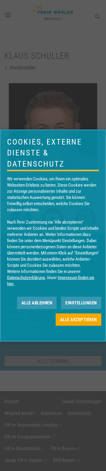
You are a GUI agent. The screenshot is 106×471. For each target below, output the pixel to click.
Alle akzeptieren (78, 319)
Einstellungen (81, 302)
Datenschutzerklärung (26, 277)
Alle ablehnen (36, 302)
